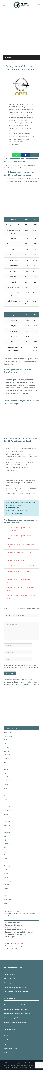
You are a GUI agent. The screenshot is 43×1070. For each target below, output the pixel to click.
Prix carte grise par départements (15, 987)
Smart (6, 877)
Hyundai (7, 781)
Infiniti (6, 784)
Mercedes (7, 833)
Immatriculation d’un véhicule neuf (15, 1009)
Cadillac (6, 751)
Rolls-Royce (7, 866)
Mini (5, 840)
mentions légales (31, 1067)
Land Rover (7, 807)
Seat (5, 870)
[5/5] (24, 608)
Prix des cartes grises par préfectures (16, 991)
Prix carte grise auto (10, 974)
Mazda (6, 829)
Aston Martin (8, 736)
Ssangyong (7, 881)
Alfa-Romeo (8, 732)
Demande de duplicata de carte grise (16, 1018)
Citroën (6, 758)
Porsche (6, 858)
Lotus (6, 818)
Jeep (5, 792)
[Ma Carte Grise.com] (21, 4)
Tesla (5, 896)
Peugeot (6, 855)
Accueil (6, 1036)
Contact (6, 1044)
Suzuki (6, 888)
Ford (5, 773)
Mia (5, 836)
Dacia (5, 762)
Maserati (7, 825)
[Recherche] (39, 4)
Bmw (5, 744)
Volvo (6, 903)
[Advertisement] (21, 32)
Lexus (6, 814)
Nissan (6, 847)
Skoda (6, 873)
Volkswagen (8, 899)
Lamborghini (8, 810)
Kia (5, 795)
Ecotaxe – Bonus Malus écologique (15, 1022)
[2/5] (20, 608)
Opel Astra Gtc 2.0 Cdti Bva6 (15, 560)
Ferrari (6, 769)
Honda (6, 777)
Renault (6, 862)
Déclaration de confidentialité (13, 1053)
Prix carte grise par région (12, 983)
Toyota (6, 892)
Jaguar (6, 788)
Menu (9, 57)
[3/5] (21, 608)
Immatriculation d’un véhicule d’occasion (17, 1014)
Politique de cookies (10, 1049)
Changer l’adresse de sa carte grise (15, 1005)
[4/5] (22, 608)
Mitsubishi (7, 844)
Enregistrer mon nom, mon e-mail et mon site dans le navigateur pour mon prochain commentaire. (21, 666)
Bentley (6, 747)
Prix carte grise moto (10, 978)
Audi (5, 740)
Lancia (6, 803)
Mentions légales (9, 1040)
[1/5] (19, 608)
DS (5, 766)
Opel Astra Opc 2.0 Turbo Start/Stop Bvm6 (20, 566)
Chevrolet (7, 755)
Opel (5, 851)
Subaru (6, 885)
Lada (5, 799)
